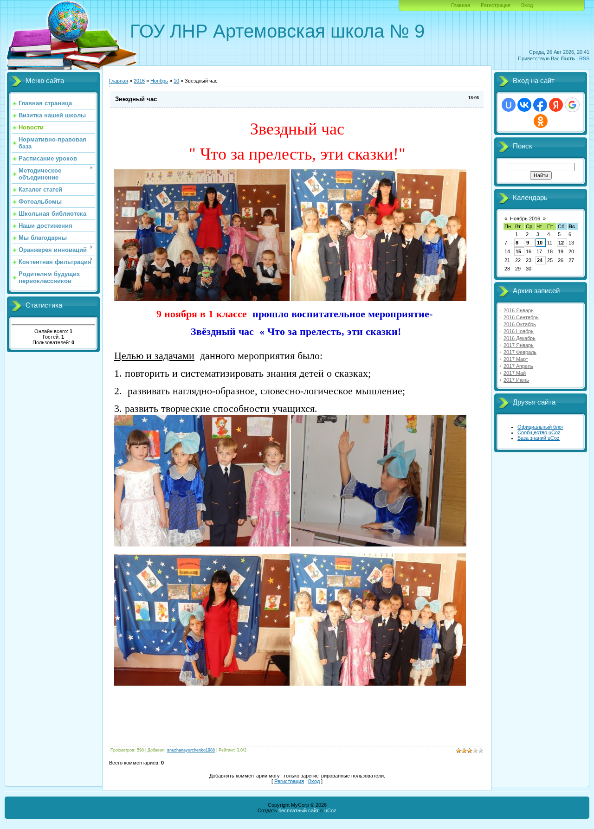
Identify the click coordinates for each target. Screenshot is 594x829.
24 (539, 260)
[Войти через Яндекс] (556, 105)
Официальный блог (540, 427)
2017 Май (515, 373)
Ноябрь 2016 (525, 218)
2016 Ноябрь (519, 331)
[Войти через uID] (509, 105)
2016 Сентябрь (521, 317)
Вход (527, 5)
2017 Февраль (520, 352)
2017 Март (516, 359)
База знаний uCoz (538, 438)
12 (561, 242)
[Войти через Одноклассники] (541, 121)
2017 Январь (519, 345)
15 (518, 251)
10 (176, 81)
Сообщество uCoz (539, 432)
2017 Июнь (516, 380)
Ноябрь (159, 81)
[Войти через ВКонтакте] (524, 105)
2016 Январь (519, 310)
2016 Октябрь (520, 324)
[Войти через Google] (572, 104)
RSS (584, 58)
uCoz (330, 810)
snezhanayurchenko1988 (191, 750)
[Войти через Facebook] (540, 105)
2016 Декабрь (520, 338)
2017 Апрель (518, 366)
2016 (139, 81)
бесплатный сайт (298, 810)
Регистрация (495, 5)
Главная (460, 5)
